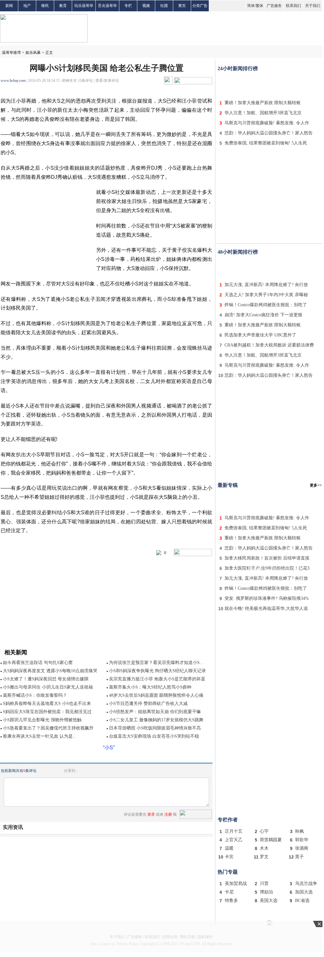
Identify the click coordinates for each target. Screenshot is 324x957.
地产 (27, 5)
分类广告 (199, 5)
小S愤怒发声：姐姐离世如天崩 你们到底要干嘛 (155, 711)
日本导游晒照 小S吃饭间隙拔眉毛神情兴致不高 (155, 728)
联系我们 (293, 5)
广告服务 (274, 5)
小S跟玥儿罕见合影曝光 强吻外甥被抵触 (42, 720)
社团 (164, 5)
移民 (45, 5)
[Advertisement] (269, 84)
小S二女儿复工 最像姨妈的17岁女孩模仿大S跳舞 (156, 720)
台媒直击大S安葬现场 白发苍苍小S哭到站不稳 (154, 736)
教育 (63, 5)
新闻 (9, 5)
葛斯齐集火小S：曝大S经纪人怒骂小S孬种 (150, 687)
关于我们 (312, 5)
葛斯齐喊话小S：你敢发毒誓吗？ (35, 695)
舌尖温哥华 (107, 5)
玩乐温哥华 (83, 5)
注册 (168, 814)
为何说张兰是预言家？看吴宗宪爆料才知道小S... (156, 662)
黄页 (182, 5)
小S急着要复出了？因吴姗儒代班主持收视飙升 (48, 728)
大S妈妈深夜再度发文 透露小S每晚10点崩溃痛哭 (50, 670)
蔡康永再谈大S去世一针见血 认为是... (40, 736)
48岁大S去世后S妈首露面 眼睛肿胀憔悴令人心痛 (156, 695)
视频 (146, 5)
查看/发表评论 (107, 80)
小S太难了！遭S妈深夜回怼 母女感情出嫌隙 (45, 679)
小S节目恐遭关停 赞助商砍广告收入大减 (148, 703)
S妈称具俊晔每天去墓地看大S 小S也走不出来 (47, 703)
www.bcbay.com (13, 80)
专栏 (128, 5)
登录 (151, 814)
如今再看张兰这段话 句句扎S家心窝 (38, 662)
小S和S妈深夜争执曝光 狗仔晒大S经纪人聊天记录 (157, 670)
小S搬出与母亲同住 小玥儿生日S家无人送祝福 (48, 687)
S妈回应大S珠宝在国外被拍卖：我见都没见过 (47, 711)
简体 (251, 5)
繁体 (259, 5)
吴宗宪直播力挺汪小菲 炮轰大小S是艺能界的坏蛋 (157, 679)
